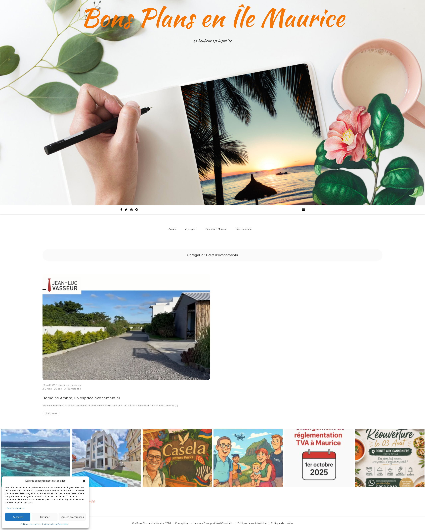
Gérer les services (15, 508)
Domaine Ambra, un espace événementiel (81, 398)
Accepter (17, 517)
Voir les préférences (72, 517)
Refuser (44, 517)
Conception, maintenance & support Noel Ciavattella (204, 523)
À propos (190, 228)
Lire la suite (51, 413)
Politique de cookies (31, 524)
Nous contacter (244, 228)
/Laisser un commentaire (68, 385)
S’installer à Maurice (215, 228)
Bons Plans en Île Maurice (212, 17)
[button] (84, 480)
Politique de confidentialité (55, 524)
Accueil (172, 228)
